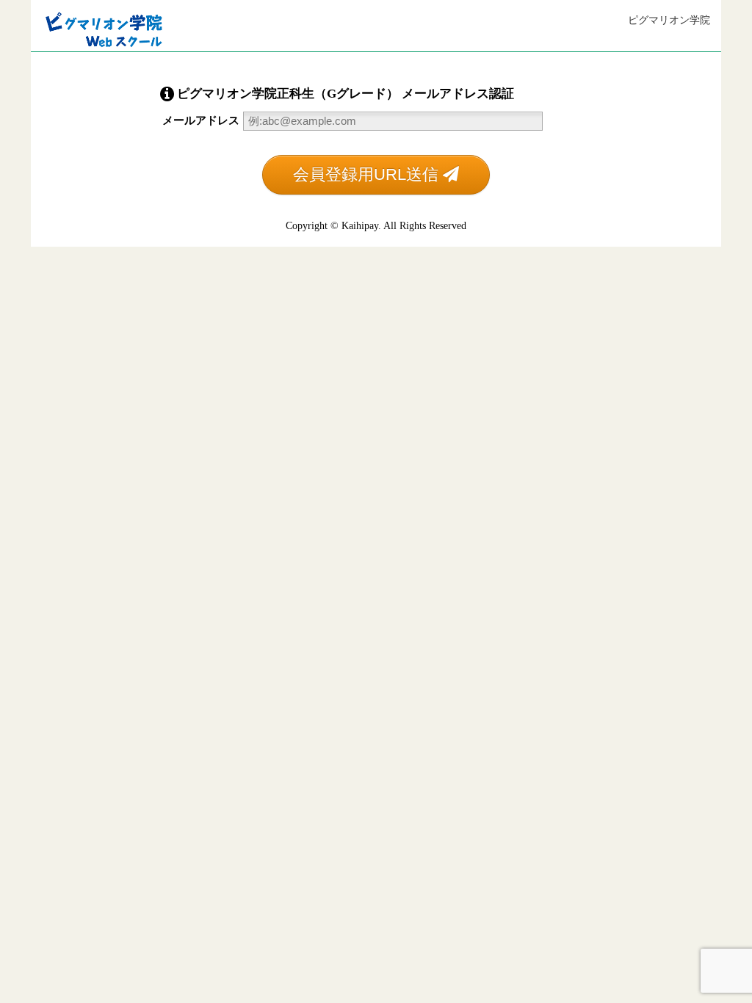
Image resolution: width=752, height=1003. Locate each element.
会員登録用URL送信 (368, 174)
